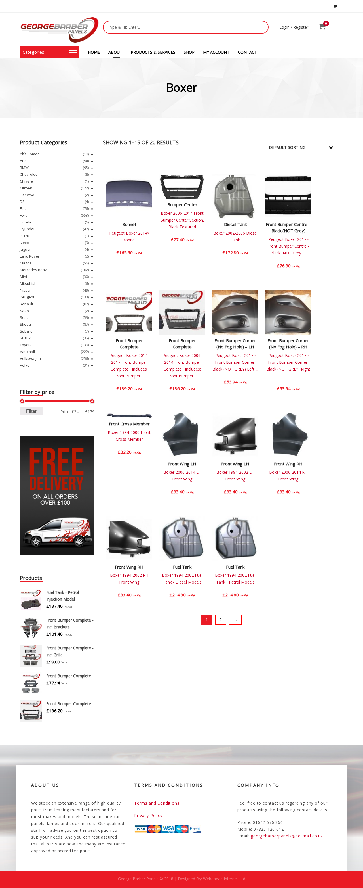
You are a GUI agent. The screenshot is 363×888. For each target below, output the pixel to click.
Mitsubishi (28, 283)
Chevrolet (28, 174)
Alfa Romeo (30, 153)
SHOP (189, 52)
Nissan (26, 290)
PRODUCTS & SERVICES (153, 52)
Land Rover (29, 256)
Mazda (26, 263)
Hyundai (27, 228)
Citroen (26, 188)
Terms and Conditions (156, 803)
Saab (24, 310)
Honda (25, 222)
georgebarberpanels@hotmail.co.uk (287, 836)
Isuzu (24, 235)
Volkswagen (30, 358)
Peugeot (27, 297)
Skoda (25, 324)
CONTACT (247, 52)
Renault (26, 303)
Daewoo (27, 194)
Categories (33, 52)
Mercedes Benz (33, 269)
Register (300, 27)
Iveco (24, 242)
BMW (24, 167)
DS (22, 201)
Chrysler (27, 181)
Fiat (23, 208)
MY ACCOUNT (216, 52)
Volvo (24, 365)
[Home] (59, 29)
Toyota (26, 344)
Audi (24, 160)
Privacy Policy (148, 815)
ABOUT (115, 52)
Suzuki (25, 337)
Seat (24, 317)
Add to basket (129, 256)
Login (284, 27)
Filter (31, 411)
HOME (94, 52)
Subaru (26, 331)
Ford (24, 215)
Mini (23, 276)
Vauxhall (27, 351)
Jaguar (25, 249)
